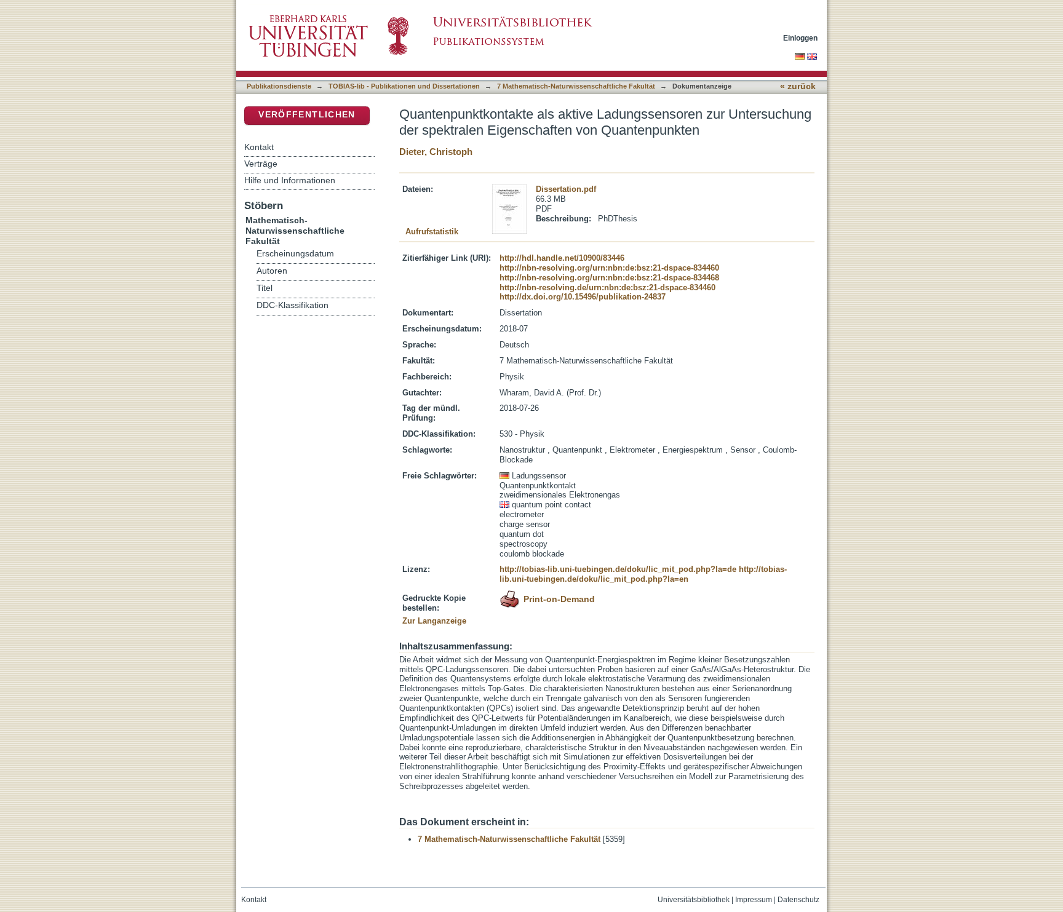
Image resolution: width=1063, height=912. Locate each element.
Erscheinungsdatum (295, 253)
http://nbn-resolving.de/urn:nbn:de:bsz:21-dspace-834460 (607, 287)
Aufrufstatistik (431, 231)
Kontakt (259, 147)
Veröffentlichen (306, 114)
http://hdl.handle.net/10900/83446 (562, 258)
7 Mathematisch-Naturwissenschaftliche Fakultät (576, 86)
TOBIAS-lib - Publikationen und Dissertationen (404, 86)
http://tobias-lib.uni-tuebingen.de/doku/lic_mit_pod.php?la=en (643, 574)
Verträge (260, 164)
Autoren (272, 271)
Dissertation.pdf (566, 189)
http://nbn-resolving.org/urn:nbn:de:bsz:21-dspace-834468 (609, 277)
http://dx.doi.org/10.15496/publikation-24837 (583, 296)
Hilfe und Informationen (289, 180)
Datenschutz (798, 899)
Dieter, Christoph (435, 151)
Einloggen (800, 38)
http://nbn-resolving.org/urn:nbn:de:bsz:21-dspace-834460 (609, 267)
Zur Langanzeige (434, 620)
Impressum (753, 899)
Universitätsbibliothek (694, 899)
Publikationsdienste (279, 86)
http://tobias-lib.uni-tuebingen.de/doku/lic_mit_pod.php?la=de (618, 569)
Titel (265, 288)
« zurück (798, 86)
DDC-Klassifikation (292, 305)
